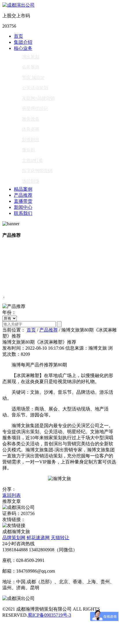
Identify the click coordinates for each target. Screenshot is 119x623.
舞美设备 (30, 119)
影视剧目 (30, 139)
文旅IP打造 (32, 160)
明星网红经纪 (35, 108)
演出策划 (30, 56)
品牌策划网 (13, 537)
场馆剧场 (30, 181)
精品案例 (23, 189)
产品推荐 (23, 195)
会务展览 (30, 67)
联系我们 (23, 213)
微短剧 (28, 150)
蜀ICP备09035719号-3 (49, 615)
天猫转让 (60, 537)
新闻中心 (23, 207)
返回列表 (11, 495)
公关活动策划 (35, 88)
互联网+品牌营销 (38, 98)
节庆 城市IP (33, 77)
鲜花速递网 (38, 537)
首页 (18, 36)
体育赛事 (30, 129)
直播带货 (23, 201)
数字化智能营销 (37, 170)
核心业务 (23, 48)
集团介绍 (23, 42)
